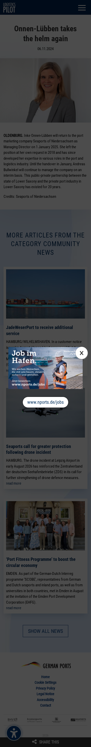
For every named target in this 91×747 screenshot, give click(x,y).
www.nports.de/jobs (45, 402)
